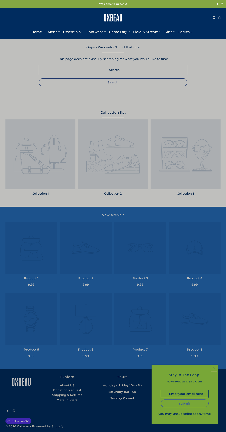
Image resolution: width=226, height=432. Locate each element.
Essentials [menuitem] (72, 32)
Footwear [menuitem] (95, 32)
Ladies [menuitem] (184, 32)
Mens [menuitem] (52, 32)
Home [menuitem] (36, 32)
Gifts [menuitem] (168, 32)
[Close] (214, 368)
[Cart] (219, 17)
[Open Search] (214, 17)
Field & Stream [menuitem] (145, 32)
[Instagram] (222, 4)
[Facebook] (217, 4)
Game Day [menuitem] (118, 32)
